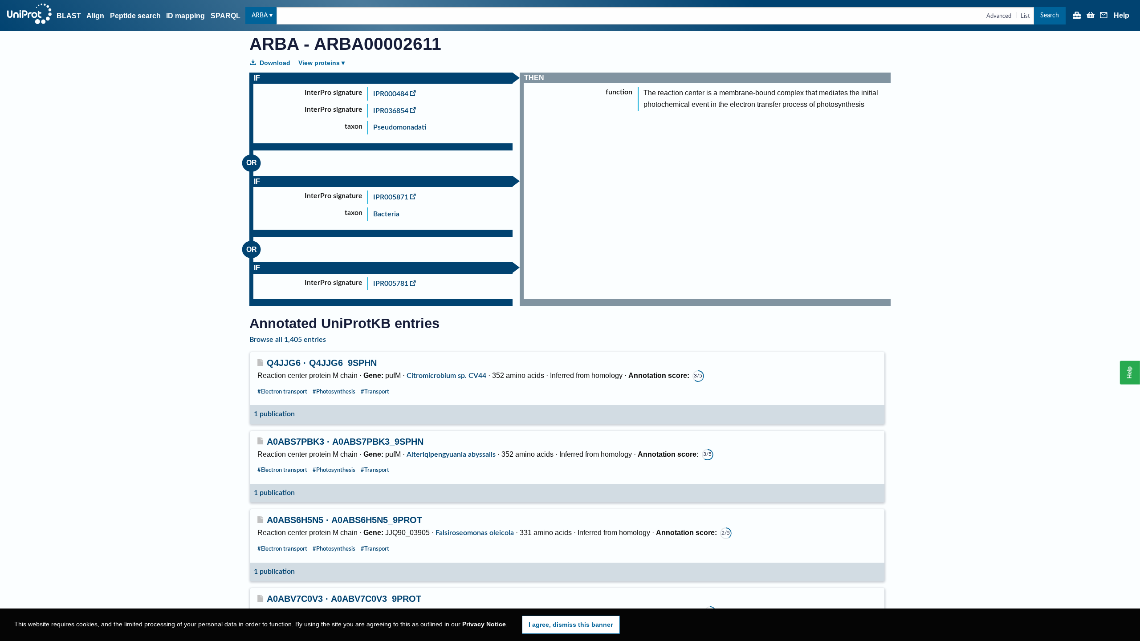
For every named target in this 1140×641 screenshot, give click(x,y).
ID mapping (185, 16)
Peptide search (135, 16)
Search (1049, 15)
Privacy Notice (484, 624)
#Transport (375, 391)
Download (275, 62)
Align (95, 16)
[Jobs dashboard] (1077, 16)
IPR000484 (390, 93)
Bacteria (386, 214)
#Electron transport (282, 391)
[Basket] (1091, 16)
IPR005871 (390, 197)
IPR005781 (390, 283)
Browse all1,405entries (287, 339)
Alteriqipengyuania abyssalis (451, 454)
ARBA (260, 15)
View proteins (319, 62)
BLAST (69, 16)
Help (1121, 15)
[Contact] (1104, 16)
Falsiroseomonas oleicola (475, 532)
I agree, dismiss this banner (571, 624)
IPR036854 (390, 110)
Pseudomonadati (399, 127)
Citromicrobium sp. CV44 (446, 375)
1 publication (274, 414)
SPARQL (225, 16)
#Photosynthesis (334, 391)
